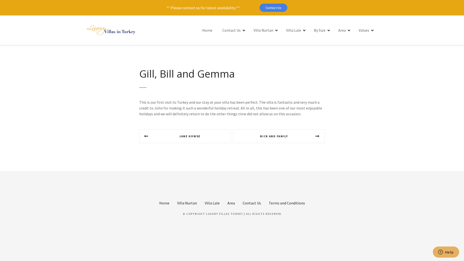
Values (364, 30)
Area (342, 30)
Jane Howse (190, 136)
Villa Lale (293, 30)
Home (207, 30)
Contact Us (273, 8)
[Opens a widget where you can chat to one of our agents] (446, 252)
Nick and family (274, 136)
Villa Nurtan (263, 30)
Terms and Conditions (287, 203)
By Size (320, 30)
